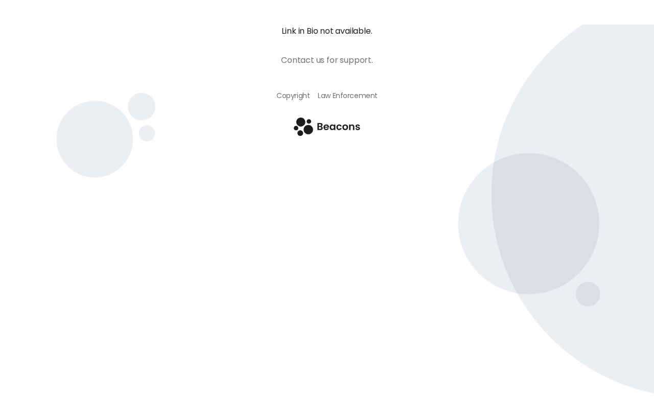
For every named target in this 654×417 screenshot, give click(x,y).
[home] (327, 133)
